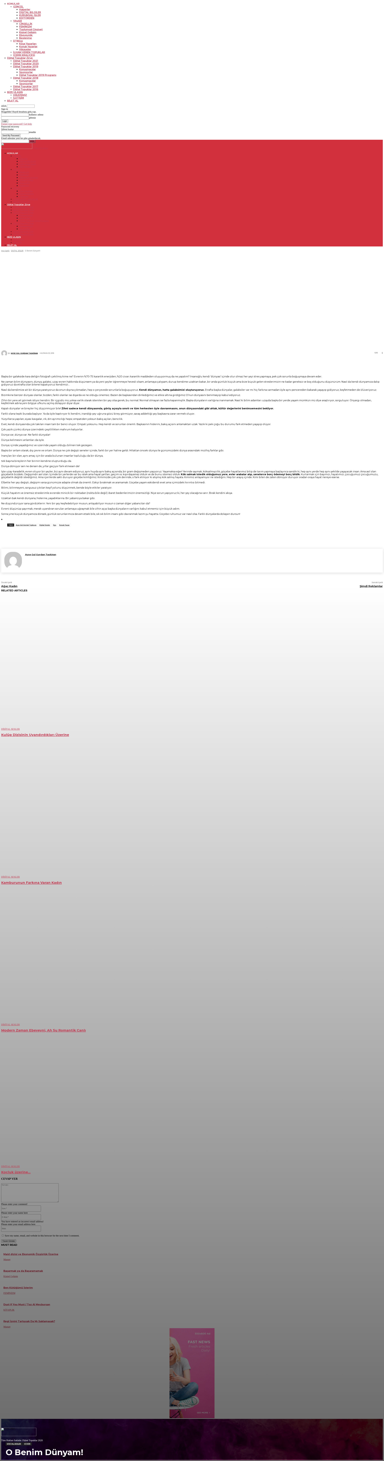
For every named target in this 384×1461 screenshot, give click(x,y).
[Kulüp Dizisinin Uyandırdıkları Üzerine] (97, 662)
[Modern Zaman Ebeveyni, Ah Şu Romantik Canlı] (97, 958)
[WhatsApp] (198, 363)
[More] (210, 364)
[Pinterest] (189, 363)
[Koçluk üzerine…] (97, 1100)
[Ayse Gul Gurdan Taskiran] (13, 560)
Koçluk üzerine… (16, 1172)
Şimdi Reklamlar (371, 586)
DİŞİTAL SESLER (14, 1444)
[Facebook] (171, 363)
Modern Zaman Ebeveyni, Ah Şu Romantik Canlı (43, 1030)
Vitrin (27, 1444)
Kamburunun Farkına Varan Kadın (31, 883)
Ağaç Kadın (9, 586)
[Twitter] (180, 363)
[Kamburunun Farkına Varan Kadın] (97, 810)
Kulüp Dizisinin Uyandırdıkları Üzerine (35, 735)
